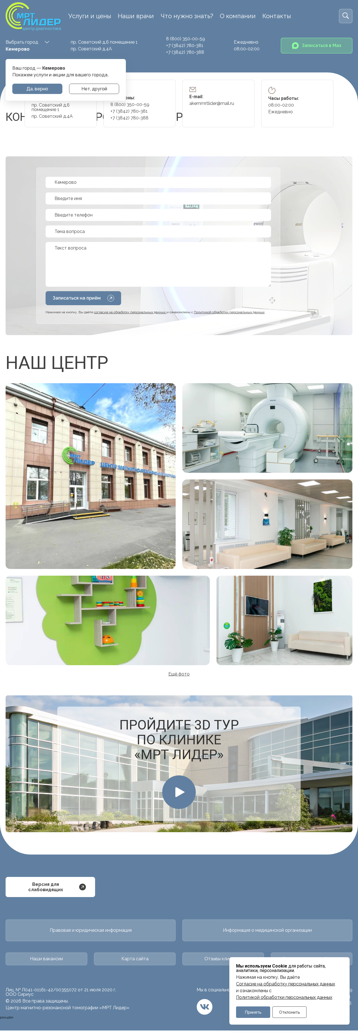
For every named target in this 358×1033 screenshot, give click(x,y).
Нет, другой (94, 88)
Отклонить (289, 1012)
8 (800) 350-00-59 (185, 38)
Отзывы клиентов (223, 958)
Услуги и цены (89, 16)
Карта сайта (135, 958)
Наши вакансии (46, 958)
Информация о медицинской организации (267, 930)
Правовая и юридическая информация (91, 930)
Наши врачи (136, 16)
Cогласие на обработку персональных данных (285, 984)
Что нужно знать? (187, 16)
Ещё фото (179, 674)
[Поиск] (345, 16)
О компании (238, 16)
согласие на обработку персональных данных (130, 312)
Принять (253, 1012)
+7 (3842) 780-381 (184, 45)
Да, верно (37, 88)
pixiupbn (6, 1017)
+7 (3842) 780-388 (185, 52)
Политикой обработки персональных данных (284, 997)
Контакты (276, 16)
